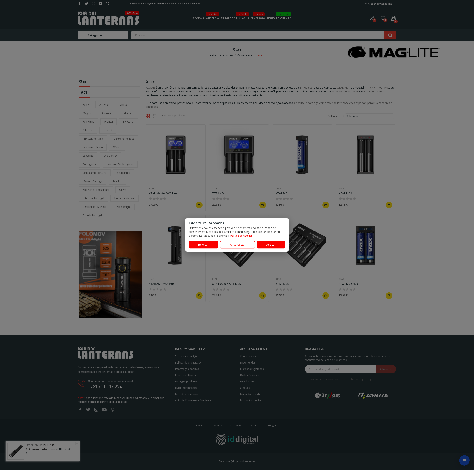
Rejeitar (203, 244)
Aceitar (271, 244)
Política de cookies (241, 235)
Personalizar (237, 244)
